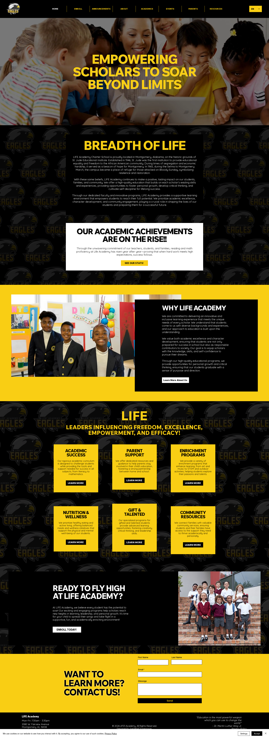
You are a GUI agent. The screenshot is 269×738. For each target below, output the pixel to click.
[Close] (265, 733)
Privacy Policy (111, 733)
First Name (143, 657)
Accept (257, 733)
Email (140, 669)
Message (142, 681)
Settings (243, 733)
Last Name (176, 657)
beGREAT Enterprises (141, 728)
